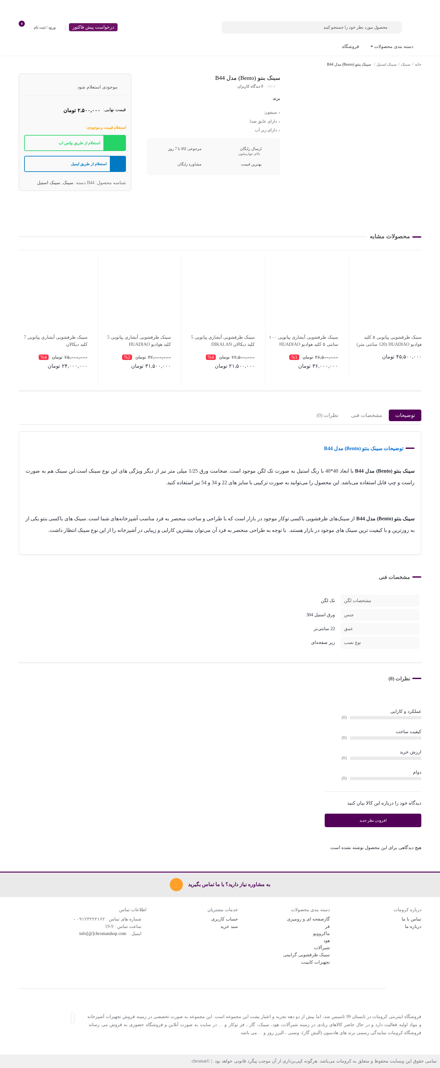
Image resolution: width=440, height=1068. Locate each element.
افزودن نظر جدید (373, 820)
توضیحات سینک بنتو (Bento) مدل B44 (363, 448)
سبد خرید (229, 926)
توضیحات (405, 415)
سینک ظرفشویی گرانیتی (306, 954)
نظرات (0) (327, 415)
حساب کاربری (224, 919)
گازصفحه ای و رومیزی (308, 919)
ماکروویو (321, 933)
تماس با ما (411, 919)
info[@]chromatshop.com (103, 933)
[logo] (220, 988)
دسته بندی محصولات (393, 46)
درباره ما (413, 926)
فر (327, 926)
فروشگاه (350, 46)
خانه (418, 64)
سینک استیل (387, 64)
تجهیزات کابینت (315, 962)
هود (326, 940)
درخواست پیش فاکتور (93, 27)
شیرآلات (322, 947)
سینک (405, 64)
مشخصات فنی (366, 415)
